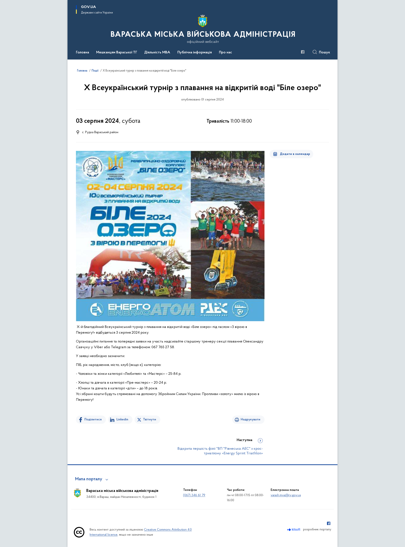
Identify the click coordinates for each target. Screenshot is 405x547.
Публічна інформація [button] (194, 52)
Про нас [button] (225, 52)
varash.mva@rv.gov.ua (286, 495)
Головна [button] (82, 52)
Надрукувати (250, 419)
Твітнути (149, 419)
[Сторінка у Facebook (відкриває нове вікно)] (302, 51)
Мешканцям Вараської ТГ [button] (116, 52)
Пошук (324, 52)
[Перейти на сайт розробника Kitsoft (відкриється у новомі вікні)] (294, 529)
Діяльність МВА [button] (157, 52)
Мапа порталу (88, 479)
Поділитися (93, 419)
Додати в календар (295, 154)
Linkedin (122, 419)
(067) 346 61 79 (194, 495)
